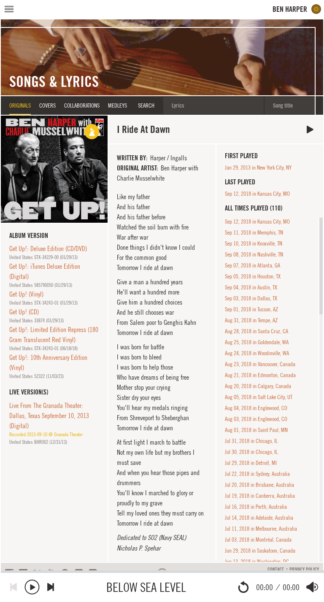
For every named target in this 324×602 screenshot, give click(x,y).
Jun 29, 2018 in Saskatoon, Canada (260, 550)
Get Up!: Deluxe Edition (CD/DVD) (48, 248)
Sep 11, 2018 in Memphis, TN (254, 232)
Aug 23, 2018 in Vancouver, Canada (260, 364)
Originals (20, 105)
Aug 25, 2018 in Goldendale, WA (257, 342)
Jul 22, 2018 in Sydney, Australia (257, 473)
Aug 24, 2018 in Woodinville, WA (257, 353)
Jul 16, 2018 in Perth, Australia (256, 506)
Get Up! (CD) (24, 312)
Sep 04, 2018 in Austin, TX (251, 287)
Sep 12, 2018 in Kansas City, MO (257, 193)
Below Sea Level (146, 587)
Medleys (117, 105)
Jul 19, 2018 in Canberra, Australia (260, 495)
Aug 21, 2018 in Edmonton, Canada (260, 375)
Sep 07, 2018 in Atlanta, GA (252, 265)
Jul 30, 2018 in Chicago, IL (251, 451)
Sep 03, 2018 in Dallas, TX (251, 298)
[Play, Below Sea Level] (32, 587)
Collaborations (82, 105)
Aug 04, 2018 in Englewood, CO (256, 408)
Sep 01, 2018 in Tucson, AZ (251, 309)
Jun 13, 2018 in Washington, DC (257, 561)
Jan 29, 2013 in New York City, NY (258, 167)
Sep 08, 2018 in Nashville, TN (254, 254)
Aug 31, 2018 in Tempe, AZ (251, 320)
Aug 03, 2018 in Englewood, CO (256, 419)
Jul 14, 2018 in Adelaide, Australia (259, 517)
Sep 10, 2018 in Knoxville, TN (253, 243)
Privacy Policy (304, 569)
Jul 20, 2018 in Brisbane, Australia (259, 484)
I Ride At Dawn (310, 129)
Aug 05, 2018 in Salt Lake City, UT (258, 397)
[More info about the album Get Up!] (54, 169)
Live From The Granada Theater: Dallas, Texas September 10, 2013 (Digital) (49, 415)
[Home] (297, 9)
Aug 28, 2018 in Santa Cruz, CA (256, 331)
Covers (47, 105)
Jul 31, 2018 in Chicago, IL (251, 440)
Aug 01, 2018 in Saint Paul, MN (256, 430)
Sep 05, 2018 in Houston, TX (253, 276)
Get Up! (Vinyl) (26, 294)
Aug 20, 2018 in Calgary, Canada (258, 386)
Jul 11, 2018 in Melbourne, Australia (261, 528)
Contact (275, 569)
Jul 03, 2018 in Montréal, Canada (258, 539)
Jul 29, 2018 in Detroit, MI (251, 462)
